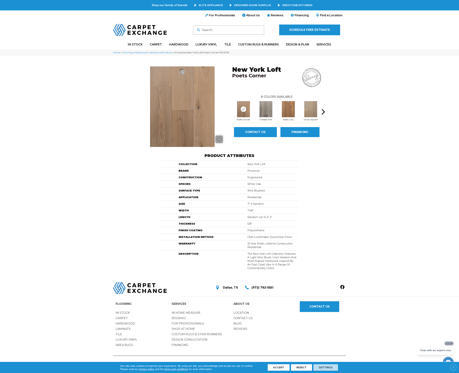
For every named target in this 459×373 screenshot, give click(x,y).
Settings (326, 367)
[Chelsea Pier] (266, 109)
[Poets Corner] (243, 109)
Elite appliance (211, 5)
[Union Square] (310, 109)
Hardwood (140, 52)
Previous (230, 106)
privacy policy (146, 369)
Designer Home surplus (252, 5)
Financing (300, 132)
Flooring (127, 52)
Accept (278, 367)
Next (323, 106)
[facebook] (342, 287)
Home (116, 52)
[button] (309, 30)
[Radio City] (288, 109)
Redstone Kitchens (297, 5)
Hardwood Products (161, 52)
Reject (301, 367)
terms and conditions (176, 369)
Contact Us (255, 132)
